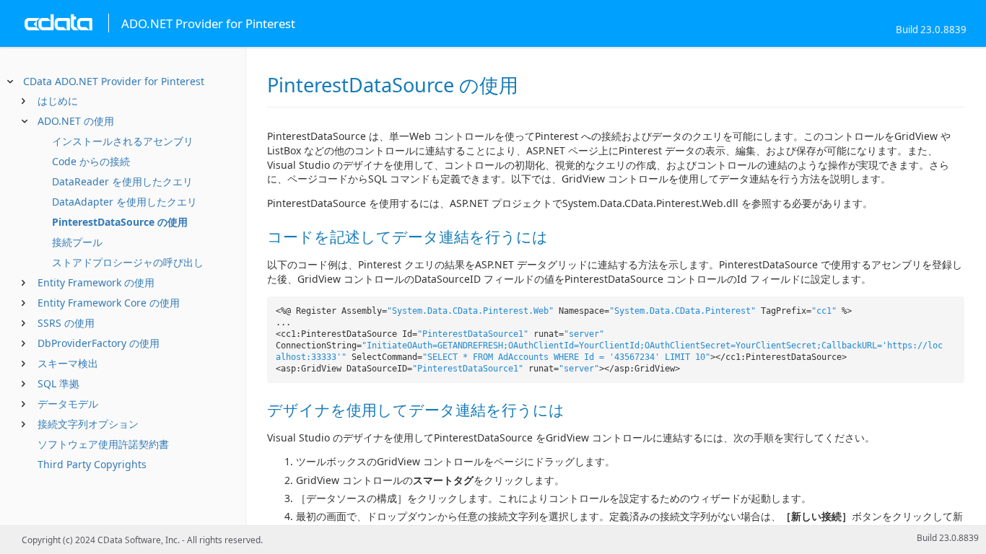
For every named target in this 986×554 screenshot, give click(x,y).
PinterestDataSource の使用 (120, 222)
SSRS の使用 (66, 323)
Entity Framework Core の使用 (109, 302)
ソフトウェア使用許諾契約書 (103, 444)
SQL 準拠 (58, 383)
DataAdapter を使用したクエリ (124, 201)
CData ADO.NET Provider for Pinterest (113, 81)
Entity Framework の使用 (96, 282)
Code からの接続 (91, 161)
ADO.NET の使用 (76, 121)
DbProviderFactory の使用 (99, 343)
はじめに (58, 100)
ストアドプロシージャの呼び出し (128, 262)
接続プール (77, 242)
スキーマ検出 (68, 363)
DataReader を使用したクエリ (122, 181)
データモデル (68, 403)
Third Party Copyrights (92, 464)
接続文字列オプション (88, 424)
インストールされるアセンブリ (122, 141)
